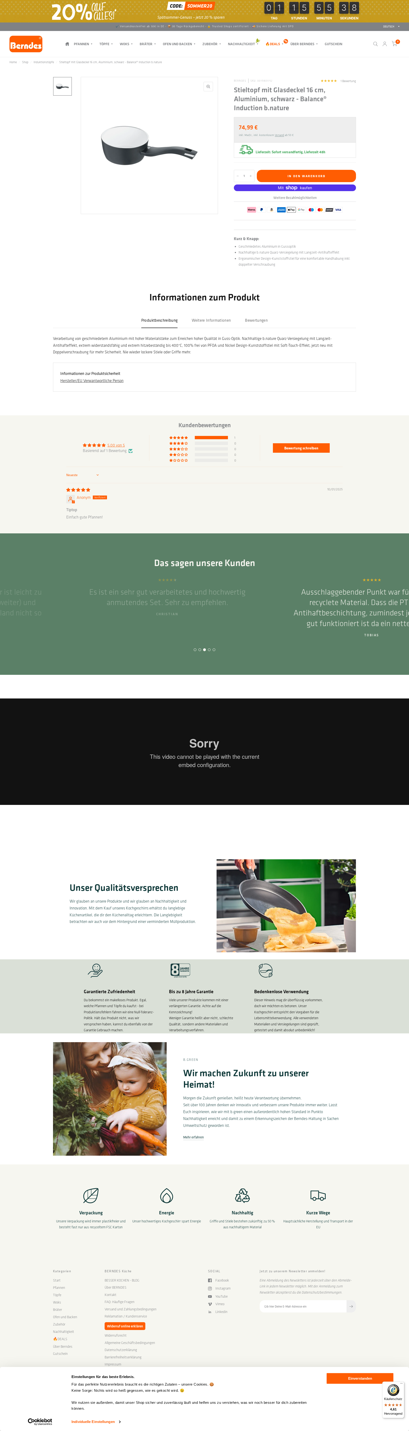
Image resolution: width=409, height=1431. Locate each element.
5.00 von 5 (116, 445)
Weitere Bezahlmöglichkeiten (295, 197)
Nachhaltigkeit (241, 44)
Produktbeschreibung (159, 320)
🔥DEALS (272, 44)
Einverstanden (360, 1378)
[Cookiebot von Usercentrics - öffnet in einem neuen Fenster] (40, 1421)
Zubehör (210, 44)
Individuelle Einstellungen (93, 1422)
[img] (78, 489)
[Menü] (401, 1384)
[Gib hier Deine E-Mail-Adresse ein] (351, 1306)
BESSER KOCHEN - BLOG (122, 1280)
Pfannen (81, 44)
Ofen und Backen (177, 44)
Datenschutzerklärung (121, 1350)
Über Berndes (302, 44)
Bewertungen (256, 320)
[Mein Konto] (384, 44)
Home (13, 62)
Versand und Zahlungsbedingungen (130, 1309)
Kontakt (110, 1295)
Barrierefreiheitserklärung (123, 1357)
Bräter (146, 44)
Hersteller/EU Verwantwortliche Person (92, 380)
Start (67, 44)
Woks (124, 44)
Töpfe (104, 44)
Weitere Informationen (211, 320)
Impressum (113, 1364)
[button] (178, 437)
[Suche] (375, 44)
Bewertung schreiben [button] (301, 448)
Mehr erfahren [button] (193, 1137)
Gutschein (333, 44)
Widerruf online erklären (125, 1326)
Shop (25, 62)
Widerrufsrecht (116, 1335)
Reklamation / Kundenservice (126, 1316)
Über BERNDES (115, 1287)
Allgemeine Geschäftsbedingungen (130, 1343)
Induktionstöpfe (44, 62)
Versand (279, 135)
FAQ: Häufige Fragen (119, 1302)
